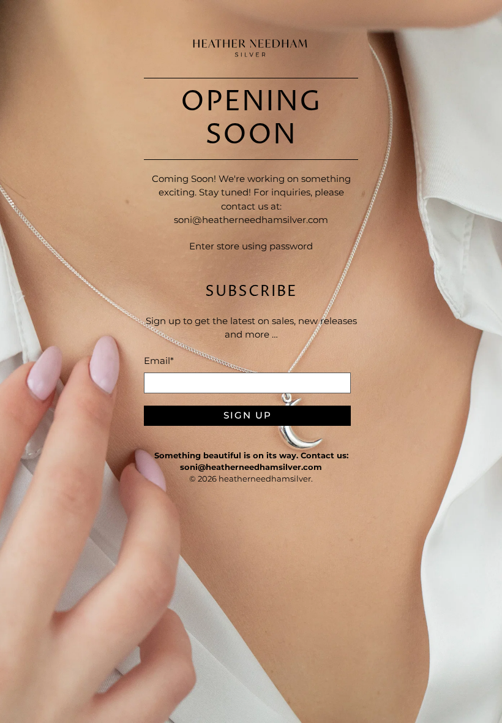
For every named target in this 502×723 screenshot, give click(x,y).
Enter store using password (251, 246)
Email (159, 360)
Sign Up (247, 415)
